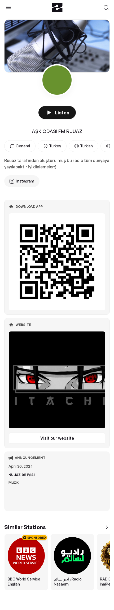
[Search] (106, 7)
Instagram (25, 181)
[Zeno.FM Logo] (57, 7)
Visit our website (57, 438)
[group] (57, 562)
